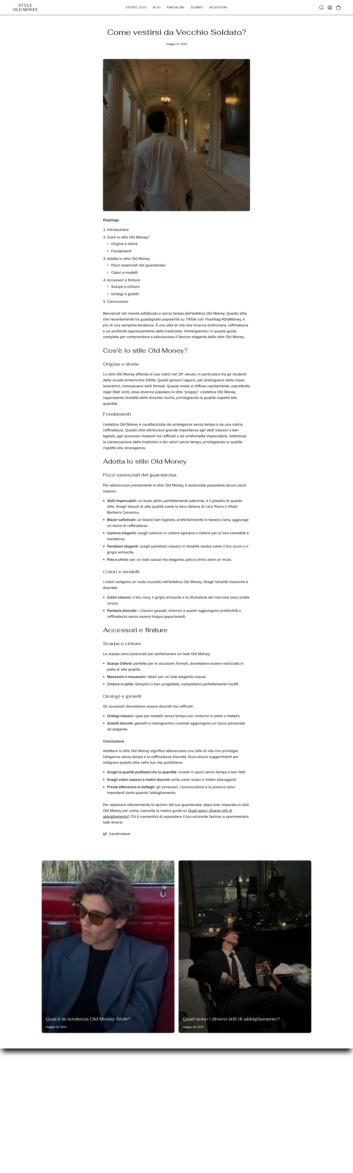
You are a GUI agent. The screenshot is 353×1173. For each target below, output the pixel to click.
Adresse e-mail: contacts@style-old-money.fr (253, 1085)
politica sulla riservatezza (119, 1095)
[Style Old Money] (25, 7)
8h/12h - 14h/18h (251, 1099)
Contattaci (50, 1095)
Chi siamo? (51, 1110)
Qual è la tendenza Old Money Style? (88, 1019)
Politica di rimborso (114, 1103)
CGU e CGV (106, 1118)
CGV (101, 1126)
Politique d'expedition (115, 1110)
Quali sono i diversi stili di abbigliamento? (231, 1019)
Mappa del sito (54, 1087)
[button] (157, 7)
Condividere (120, 833)
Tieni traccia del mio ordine (65, 1103)
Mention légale (110, 1087)
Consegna (50, 1079)
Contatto (104, 1079)
